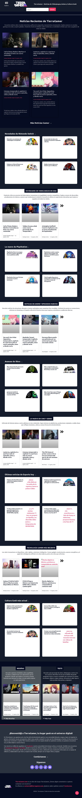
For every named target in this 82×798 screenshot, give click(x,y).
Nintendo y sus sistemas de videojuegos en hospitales (14, 139)
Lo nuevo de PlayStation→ (17, 246)
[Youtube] (50, 767)
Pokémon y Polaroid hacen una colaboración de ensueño (15, 164)
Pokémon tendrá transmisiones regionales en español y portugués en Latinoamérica (52, 481)
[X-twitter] (37, 767)
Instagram (9, 748)
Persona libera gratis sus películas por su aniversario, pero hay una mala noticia (49, 339)
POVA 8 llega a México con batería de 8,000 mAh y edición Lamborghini (30, 583)
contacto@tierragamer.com (33, 786)
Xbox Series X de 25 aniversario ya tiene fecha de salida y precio (15, 368)
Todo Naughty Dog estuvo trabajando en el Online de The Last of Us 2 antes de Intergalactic (52, 279)
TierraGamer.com (21, 781)
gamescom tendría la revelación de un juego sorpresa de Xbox (13, 393)
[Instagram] (41, 767)
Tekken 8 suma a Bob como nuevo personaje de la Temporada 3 (30, 228)
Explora (6, 5)
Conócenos (68, 786)
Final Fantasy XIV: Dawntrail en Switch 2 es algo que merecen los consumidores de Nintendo (30, 708)
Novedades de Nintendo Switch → (20, 133)
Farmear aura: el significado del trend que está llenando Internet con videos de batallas (52, 632)
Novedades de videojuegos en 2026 (41, 191)
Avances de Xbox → (14, 361)
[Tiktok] (45, 767)
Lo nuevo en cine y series (41, 419)
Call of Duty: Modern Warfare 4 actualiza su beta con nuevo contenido (14, 53)
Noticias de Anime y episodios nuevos (41, 304)
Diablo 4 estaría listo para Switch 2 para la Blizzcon (51, 164)
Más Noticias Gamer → (41, 123)
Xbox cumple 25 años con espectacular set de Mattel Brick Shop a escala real (51, 368)
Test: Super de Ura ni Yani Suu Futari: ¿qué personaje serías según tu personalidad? (50, 708)
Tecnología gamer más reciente (41, 548)
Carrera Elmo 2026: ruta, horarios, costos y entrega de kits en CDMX (52, 607)
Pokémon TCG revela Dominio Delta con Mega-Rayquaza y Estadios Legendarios (15, 607)
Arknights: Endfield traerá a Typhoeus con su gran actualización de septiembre (49, 228)
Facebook (30, 746)
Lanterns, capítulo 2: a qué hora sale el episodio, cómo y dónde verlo (44, 53)
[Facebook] (32, 767)
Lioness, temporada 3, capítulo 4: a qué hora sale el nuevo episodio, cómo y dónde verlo (15, 92)
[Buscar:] (37, 9)
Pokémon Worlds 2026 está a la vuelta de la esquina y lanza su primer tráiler (15, 481)
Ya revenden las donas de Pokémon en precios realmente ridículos (52, 140)
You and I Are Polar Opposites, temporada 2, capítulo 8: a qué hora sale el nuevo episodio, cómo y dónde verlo (45, 93)
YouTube (22, 748)
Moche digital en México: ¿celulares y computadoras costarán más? (49, 583)
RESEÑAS (20, 668)
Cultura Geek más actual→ (17, 600)
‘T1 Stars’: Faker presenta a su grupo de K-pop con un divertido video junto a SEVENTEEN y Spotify (14, 510)
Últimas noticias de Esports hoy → (20, 474)
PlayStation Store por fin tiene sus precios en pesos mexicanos (15, 278)
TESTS (59, 668)
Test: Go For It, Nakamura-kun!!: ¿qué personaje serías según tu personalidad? (70, 707)
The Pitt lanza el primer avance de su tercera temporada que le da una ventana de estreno (49, 455)
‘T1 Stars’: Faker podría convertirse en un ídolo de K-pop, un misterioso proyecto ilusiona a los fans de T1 (51, 510)
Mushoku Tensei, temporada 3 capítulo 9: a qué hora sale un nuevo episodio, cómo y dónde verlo (30, 340)
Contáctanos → (41, 756)
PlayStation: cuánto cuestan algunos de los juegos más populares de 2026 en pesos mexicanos (51, 254)
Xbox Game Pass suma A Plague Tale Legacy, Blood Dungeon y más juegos (52, 393)
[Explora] (6, 2)
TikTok (16, 748)
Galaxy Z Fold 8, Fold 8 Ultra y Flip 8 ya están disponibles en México (11, 582)
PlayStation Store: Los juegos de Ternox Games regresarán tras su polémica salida (14, 253)
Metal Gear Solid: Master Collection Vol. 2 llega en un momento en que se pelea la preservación (11, 708)
